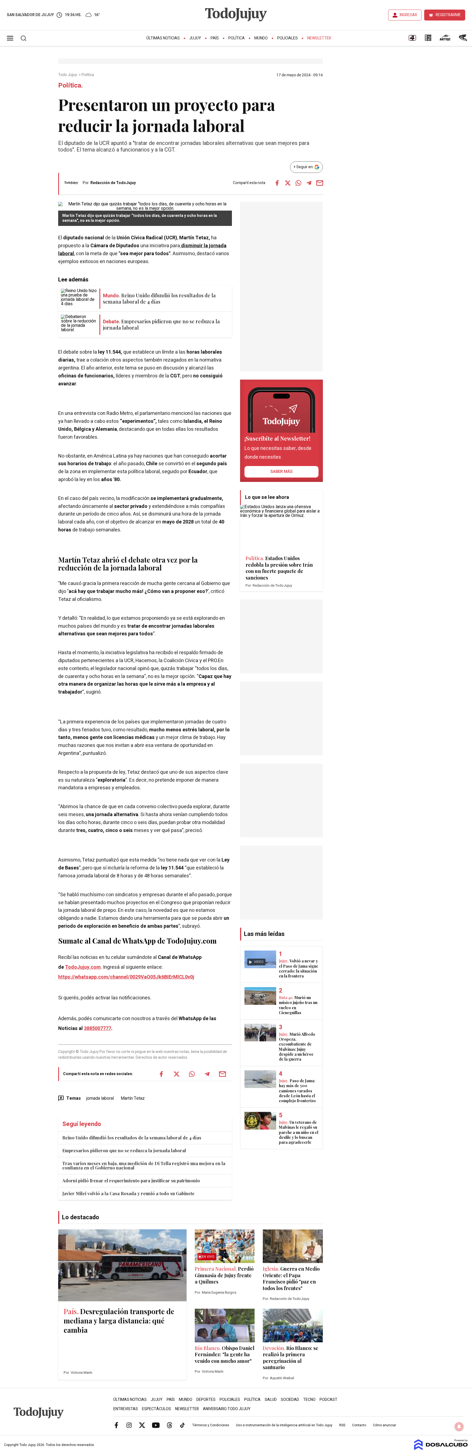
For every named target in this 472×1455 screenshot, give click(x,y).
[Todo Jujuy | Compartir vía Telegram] (309, 183)
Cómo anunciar (384, 1425)
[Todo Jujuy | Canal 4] (412, 39)
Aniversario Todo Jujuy (226, 1409)
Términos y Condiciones (210, 1425)
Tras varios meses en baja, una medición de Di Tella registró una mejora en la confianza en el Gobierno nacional (143, 1165)
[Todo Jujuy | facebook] (116, 1424)
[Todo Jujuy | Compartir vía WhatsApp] (298, 183)
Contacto (359, 1425)
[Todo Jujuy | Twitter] (142, 1424)
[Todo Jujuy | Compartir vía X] (287, 183)
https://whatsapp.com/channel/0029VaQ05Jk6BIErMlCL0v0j (126, 977)
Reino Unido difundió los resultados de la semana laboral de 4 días (131, 1137)
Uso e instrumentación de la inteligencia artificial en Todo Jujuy (284, 1425)
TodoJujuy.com (83, 967)
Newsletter (319, 38)
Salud (271, 1399)
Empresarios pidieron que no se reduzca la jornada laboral (124, 1150)
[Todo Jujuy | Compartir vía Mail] (319, 183)
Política (236, 38)
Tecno (309, 1399)
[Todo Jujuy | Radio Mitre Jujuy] (444, 39)
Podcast (328, 1399)
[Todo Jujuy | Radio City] (428, 39)
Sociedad (290, 1399)
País (215, 38)
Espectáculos (156, 1409)
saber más (281, 471)
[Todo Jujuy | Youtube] (156, 1424)
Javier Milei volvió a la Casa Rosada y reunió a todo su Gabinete (128, 1193)
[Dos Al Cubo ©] (441, 1448)
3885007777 (97, 1028)
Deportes (206, 1399)
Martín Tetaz (133, 1098)
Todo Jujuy (68, 75)
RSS (342, 1425)
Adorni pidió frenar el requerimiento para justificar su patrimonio (131, 1180)
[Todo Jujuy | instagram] (129, 1424)
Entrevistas (125, 1409)
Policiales (287, 38)
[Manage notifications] (459, 1426)
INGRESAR (408, 15)
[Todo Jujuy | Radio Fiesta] (463, 39)
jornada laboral (100, 1098)
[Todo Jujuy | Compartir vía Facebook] (277, 183)
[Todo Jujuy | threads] (170, 1424)
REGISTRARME (448, 15)
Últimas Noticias (163, 38)
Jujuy (195, 38)
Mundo (261, 38)
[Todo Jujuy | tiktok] (182, 1424)
